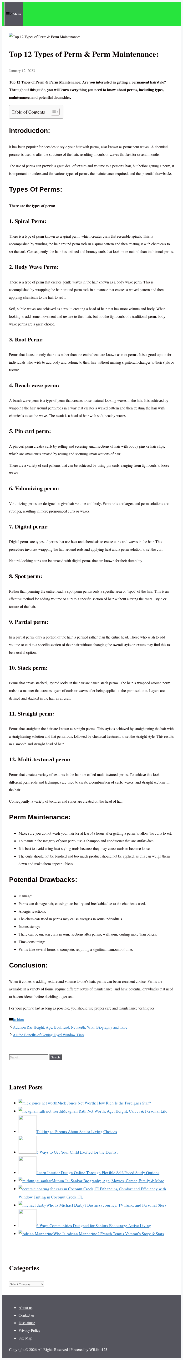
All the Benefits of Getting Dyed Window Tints (48, 1034)
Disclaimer (27, 1322)
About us (25, 1307)
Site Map (25, 1337)
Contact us (27, 1315)
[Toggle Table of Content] (52, 112)
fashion (18, 1019)
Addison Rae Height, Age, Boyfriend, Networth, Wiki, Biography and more (70, 1027)
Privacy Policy (30, 1330)
